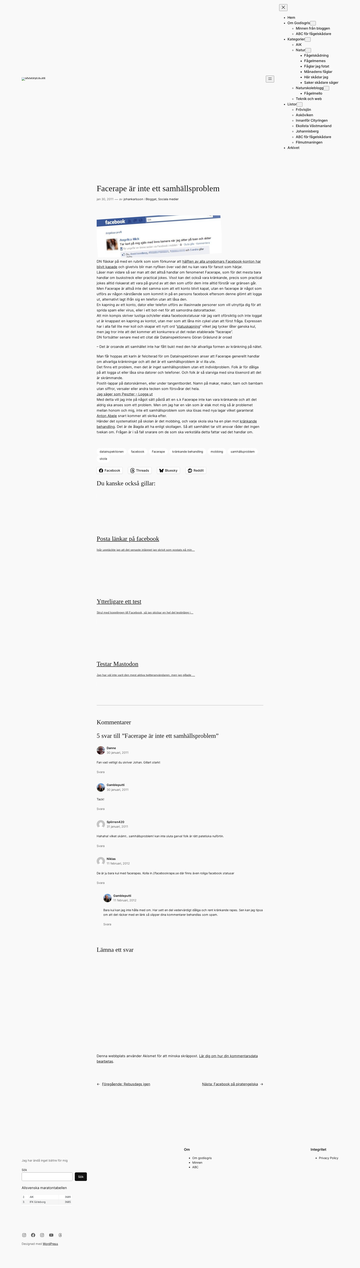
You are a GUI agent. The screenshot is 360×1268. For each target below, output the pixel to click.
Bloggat (151, 199)
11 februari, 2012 (118, 863)
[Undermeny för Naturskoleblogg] (326, 88)
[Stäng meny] (283, 7)
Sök (24, 1170)
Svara (101, 772)
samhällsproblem (243, 451)
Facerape (158, 451)
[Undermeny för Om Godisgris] (313, 23)
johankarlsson (133, 199)
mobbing (217, 451)
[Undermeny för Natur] (308, 50)
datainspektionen (112, 451)
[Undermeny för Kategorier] (308, 39)
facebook (137, 451)
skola (103, 458)
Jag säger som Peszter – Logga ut (125, 394)
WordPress (50, 1244)
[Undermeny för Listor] (299, 104)
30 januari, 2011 (118, 752)
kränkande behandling (187, 451)
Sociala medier (168, 199)
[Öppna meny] (270, 79)
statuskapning (188, 326)
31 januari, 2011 (117, 826)
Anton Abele (107, 416)
